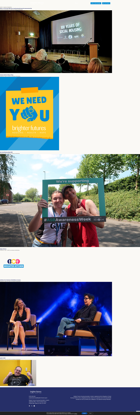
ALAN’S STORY (3, 358)
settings (75, 413)
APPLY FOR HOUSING (95, 3)
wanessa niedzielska (18, 9)
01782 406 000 (32, 396)
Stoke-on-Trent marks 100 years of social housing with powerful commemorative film (16, 8)
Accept (84, 413)
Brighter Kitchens (3, 248)
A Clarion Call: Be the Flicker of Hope (6, 74)
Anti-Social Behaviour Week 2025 (6, 152)
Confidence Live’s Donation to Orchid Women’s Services (10, 279)
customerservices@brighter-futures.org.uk (38, 397)
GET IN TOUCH (106, 3)
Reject (90, 413)
